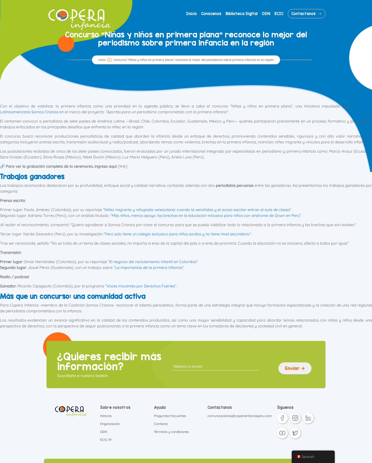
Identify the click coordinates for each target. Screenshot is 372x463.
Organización (110, 424)
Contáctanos (303, 13)
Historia (106, 416)
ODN (266, 13)
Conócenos (211, 13)
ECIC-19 (105, 440)
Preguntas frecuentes (170, 416)
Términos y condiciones (171, 432)
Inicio (191, 13)
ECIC (279, 13)
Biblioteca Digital (241, 13)
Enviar (293, 368)
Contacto (161, 424)
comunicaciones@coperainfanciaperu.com (240, 416)
